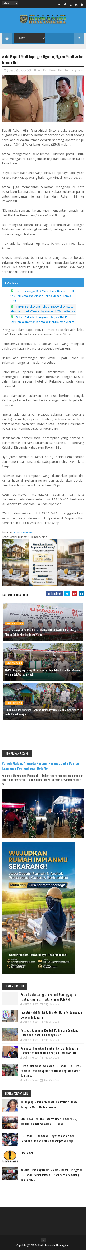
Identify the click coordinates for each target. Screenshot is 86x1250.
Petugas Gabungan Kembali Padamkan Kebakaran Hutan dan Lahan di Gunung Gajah (50, 1032)
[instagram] (70, 4)
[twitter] (59, 4)
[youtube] (82, 4)
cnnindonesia (23, 532)
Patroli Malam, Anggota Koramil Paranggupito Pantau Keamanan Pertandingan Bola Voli (40, 766)
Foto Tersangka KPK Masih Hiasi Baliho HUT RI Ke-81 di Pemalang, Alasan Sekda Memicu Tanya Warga (42, 295)
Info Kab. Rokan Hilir (50, 70)
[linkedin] (76, 4)
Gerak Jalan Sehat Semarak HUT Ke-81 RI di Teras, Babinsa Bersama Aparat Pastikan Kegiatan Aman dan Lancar (50, 1071)
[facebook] (65, 4)
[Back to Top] (43, 1240)
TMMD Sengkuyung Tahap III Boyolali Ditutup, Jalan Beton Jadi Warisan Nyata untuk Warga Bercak (42, 672)
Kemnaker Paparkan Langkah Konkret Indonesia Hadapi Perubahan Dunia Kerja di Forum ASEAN (49, 1050)
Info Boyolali (14, 663)
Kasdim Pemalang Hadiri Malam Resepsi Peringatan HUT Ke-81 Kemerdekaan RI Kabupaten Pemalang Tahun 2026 (51, 1174)
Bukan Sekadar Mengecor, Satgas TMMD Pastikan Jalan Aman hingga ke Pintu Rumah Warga (43, 711)
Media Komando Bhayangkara (54, 1245)
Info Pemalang (14, 623)
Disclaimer (26, 1152)
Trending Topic (74, 70)
